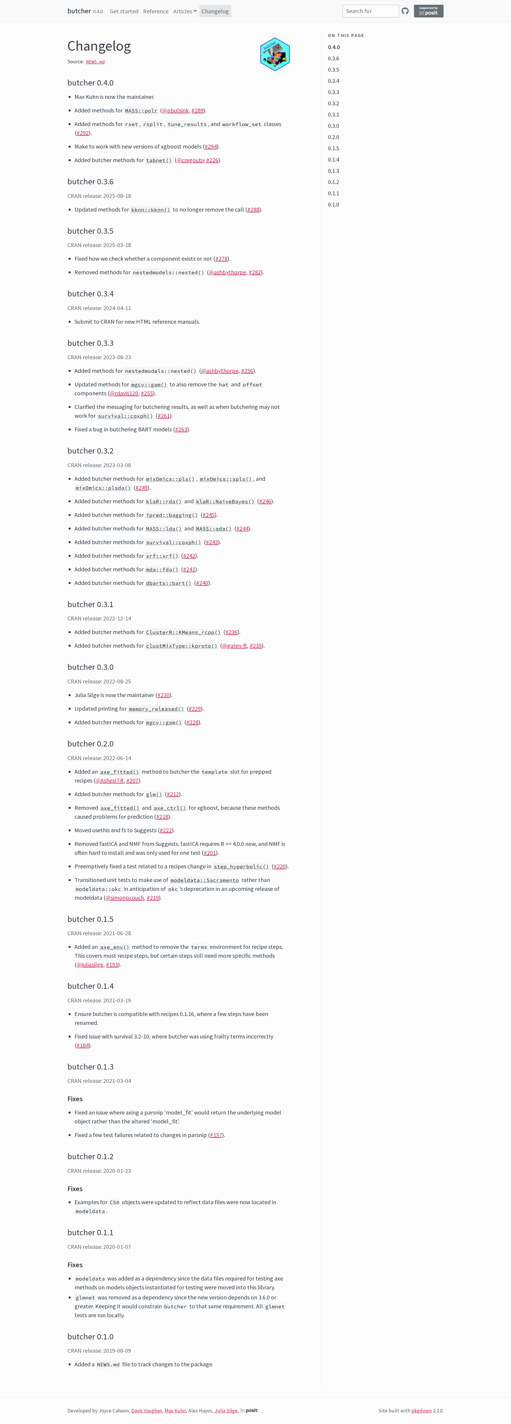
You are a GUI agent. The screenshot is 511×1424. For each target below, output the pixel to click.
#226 (212, 160)
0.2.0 (333, 137)
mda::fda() (162, 569)
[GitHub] (405, 11)
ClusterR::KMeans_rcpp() (183, 632)
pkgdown (421, 1410)
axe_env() (115, 947)
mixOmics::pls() (170, 479)
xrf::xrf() (162, 556)
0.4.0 (334, 47)
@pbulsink (175, 110)
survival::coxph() (125, 416)
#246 (265, 501)
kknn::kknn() (150, 210)
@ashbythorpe (227, 272)
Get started (124, 11)
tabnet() (159, 160)
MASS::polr (141, 110)
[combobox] (370, 11)
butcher (79, 10)
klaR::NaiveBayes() (225, 501)
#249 (141, 487)
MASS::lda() (164, 528)
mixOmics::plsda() (103, 488)
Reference (156, 11)
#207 (132, 780)
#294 (211, 146)
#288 (253, 209)
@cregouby (191, 160)
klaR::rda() (164, 501)
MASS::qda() (214, 528)
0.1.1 (333, 193)
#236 (231, 632)
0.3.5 (333, 69)
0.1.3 (333, 170)
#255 (147, 393)
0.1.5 (333, 148)
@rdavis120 (124, 393)
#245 (209, 514)
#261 (164, 415)
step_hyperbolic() (241, 866)
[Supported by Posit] (429, 11)
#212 (173, 794)
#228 (192, 722)
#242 (189, 555)
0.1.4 (333, 159)
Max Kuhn (175, 1410)
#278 (221, 258)
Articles (182, 11)
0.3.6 (333, 58)
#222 (166, 830)
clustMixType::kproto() (182, 646)
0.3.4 (333, 80)
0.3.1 (333, 114)
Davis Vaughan (146, 1410)
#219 (153, 897)
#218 (162, 816)
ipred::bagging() (172, 515)
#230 (163, 695)
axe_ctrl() (170, 808)
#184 (83, 1045)
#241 (189, 569)
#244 (242, 528)
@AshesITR (110, 780)
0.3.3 (333, 92)
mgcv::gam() (149, 384)
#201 (210, 852)
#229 (195, 708)
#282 (255, 272)
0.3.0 (333, 125)
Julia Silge (226, 1410)
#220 (280, 866)
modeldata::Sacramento (205, 880)
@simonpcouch (125, 897)
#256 (247, 370)
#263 (181, 429)
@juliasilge (90, 964)
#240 (202, 582)
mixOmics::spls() (226, 479)
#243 (212, 542)
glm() (154, 794)
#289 (197, 110)
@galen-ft (234, 645)
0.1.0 (333, 204)
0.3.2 (333, 103)
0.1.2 (333, 182)
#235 (256, 645)
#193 (112, 964)
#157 (216, 1134)
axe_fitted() (119, 772)
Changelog (215, 11)
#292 (83, 132)
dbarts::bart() (169, 583)
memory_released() (156, 709)
